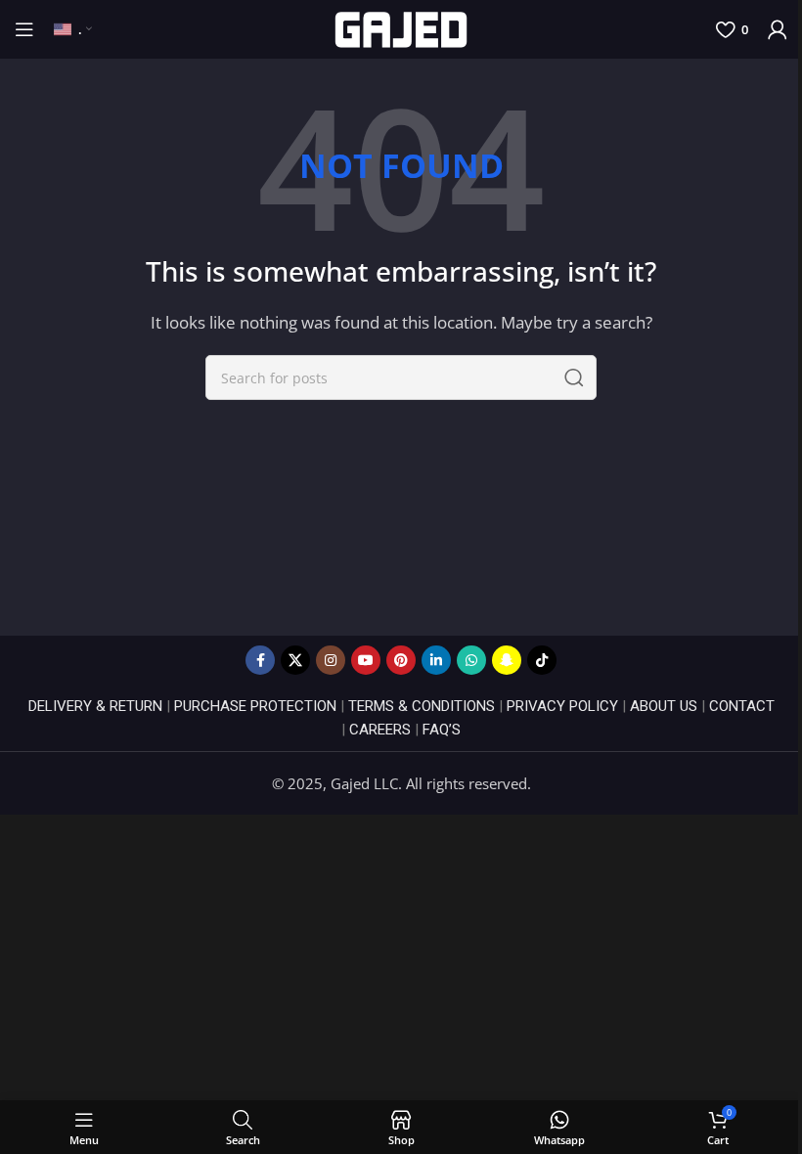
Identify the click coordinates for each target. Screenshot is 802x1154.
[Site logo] (401, 27)
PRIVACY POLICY (562, 706)
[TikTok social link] (542, 660)
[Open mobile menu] (24, 29)
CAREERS (380, 729)
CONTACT (742, 706)
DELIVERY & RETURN (95, 706)
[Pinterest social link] (401, 660)
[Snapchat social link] (506, 660)
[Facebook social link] (260, 660)
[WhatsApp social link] (471, 660)
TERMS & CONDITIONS (421, 706)
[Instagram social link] (330, 660)
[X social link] (295, 660)
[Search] (574, 377)
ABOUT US (663, 706)
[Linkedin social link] (436, 660)
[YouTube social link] (365, 660)
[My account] (777, 29)
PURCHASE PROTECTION (255, 706)
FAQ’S (442, 729)
